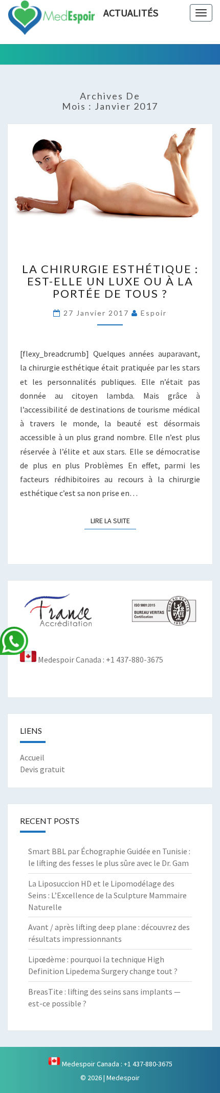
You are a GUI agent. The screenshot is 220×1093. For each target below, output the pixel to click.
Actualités (130, 12)
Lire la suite (113, 520)
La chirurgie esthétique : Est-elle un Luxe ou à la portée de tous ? (110, 281)
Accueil (32, 757)
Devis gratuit (42, 769)
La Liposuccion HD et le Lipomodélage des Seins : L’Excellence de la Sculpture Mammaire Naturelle (107, 895)
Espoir (154, 312)
